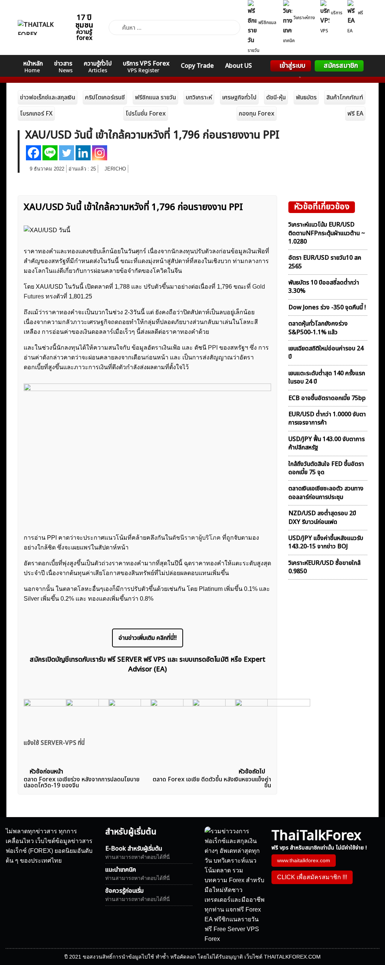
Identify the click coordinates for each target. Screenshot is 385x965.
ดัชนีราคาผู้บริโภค (196, 537)
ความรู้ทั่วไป (98, 67)
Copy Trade (197, 65)
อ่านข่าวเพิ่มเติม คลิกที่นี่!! (147, 637)
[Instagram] (99, 152)
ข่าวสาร (63, 67)
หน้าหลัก (33, 67)
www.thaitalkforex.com (303, 860)
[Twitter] (66, 152)
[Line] (50, 152)
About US (238, 65)
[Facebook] (33, 152)
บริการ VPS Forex (146, 67)
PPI (213, 347)
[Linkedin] (83, 152)
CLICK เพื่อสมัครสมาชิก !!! (312, 877)
